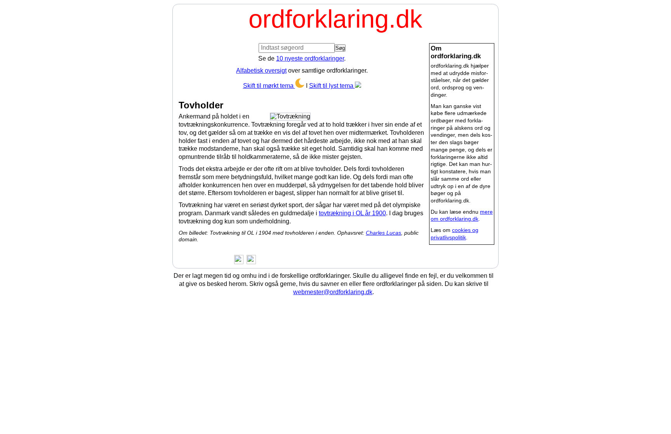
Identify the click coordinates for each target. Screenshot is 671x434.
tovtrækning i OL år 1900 (352, 213)
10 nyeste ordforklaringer (310, 58)
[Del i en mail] (249, 259)
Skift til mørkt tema (269, 85)
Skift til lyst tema (332, 85)
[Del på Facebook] (237, 259)
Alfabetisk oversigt (261, 70)
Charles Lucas (383, 233)
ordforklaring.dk (335, 19)
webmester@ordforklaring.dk (332, 292)
